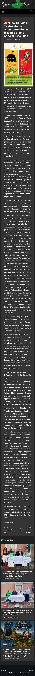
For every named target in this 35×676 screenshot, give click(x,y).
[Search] (31, 11)
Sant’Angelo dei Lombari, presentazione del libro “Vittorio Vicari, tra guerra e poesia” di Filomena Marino (17, 574)
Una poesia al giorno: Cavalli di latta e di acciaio (9, 530)
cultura (6, 20)
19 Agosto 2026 (15, 658)
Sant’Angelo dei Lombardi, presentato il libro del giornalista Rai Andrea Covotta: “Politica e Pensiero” (17, 613)
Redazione (8, 39)
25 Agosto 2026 (15, 578)
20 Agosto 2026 (15, 617)
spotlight (10, 522)
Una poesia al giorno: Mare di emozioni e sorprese (25, 530)
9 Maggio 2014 (17, 39)
